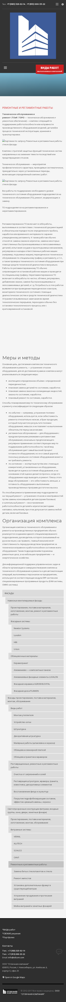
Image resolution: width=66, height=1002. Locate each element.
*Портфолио (8, 937)
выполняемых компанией (49, 69)
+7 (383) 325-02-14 (16, 4)
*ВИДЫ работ (8, 929)
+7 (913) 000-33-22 (36, 4)
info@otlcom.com (16, 957)
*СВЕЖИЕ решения (11, 933)
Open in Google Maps (14, 977)
